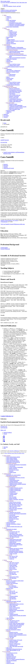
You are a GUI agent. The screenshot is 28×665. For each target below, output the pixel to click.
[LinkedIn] (3, 440)
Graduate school (13, 509)
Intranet (5, 433)
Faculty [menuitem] (8, 29)
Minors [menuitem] (8, 77)
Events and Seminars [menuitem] (11, 20)
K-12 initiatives (12, 585)
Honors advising (13, 498)
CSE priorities (12, 593)
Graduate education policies (15, 625)
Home (4, 123)
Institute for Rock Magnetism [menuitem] (15, 105)
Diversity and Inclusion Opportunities (17, 464)
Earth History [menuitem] (12, 93)
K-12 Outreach (6, 651)
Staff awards (9, 647)
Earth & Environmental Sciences (8, 11)
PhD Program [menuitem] (12, 74)
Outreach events (10, 655)
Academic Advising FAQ (15, 489)
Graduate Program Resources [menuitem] (13, 84)
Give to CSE (9, 555)
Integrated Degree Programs (15, 482)
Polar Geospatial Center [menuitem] (14, 109)
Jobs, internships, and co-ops (15, 504)
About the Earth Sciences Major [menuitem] (16, 51)
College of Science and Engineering (9, 10)
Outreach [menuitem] (5, 117)
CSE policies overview (14, 620)
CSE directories (12, 578)
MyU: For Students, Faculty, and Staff (12, 6)
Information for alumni (11, 529)
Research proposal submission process (17, 634)
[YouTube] (4, 441)
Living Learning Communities (16, 467)
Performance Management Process (14, 649)
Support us (8, 589)
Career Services (9, 500)
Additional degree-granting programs (17, 484)
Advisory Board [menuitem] (10, 42)
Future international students (12, 460)
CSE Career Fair (13, 507)
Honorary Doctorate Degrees (15, 544)
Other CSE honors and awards (16, 646)
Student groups (12, 472)
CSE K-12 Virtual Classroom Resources (15, 659)
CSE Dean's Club (13, 566)
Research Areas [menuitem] (9, 78)
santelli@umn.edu (5, 140)
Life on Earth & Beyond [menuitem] (14, 95)
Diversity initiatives (13, 587)
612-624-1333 (4, 426)
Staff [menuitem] (7, 38)
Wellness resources (10, 522)
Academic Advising (10, 486)
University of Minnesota (14, 450)
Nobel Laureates (13, 545)
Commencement (13, 494)
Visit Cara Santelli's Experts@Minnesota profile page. (13, 224)
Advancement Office (14, 576)
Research (3, 170)
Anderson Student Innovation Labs (14, 526)
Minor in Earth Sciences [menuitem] (14, 52)
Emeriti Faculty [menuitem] (12, 35)
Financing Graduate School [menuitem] (12, 71)
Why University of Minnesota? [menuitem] (13, 70)
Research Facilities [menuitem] (10, 110)
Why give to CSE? (13, 556)
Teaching (3, 265)
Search (2, 8)
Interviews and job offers (14, 506)
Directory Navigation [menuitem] (11, 43)
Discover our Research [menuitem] (11, 87)
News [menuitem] (7, 19)
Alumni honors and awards (15, 539)
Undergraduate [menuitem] (6, 44)
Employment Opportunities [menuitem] (12, 26)
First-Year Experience (14, 516)
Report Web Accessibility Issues (18, 453)
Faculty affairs (12, 606)
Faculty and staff (7, 600)
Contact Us (8, 575)
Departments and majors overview (17, 477)
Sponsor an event (10, 663)
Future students (6, 455)
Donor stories (12, 567)
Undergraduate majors (14, 480)
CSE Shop (11, 637)
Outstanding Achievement (15, 540)
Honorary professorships (14, 643)
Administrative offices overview (16, 603)
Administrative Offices (11, 602)
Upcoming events (13, 533)
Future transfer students (11, 458)
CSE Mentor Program (14, 536)
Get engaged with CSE (14, 531)
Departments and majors (11, 476)
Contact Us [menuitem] (8, 17)
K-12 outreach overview (11, 652)
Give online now (13, 557)
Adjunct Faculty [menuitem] (13, 33)
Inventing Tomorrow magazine (16, 552)
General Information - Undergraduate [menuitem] (14, 47)
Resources (8, 547)
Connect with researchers (12, 583)
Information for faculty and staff (13, 601)
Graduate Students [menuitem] (10, 39)
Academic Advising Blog (15, 490)
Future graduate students (11, 459)
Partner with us (9, 584)
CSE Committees (10, 618)
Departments (12, 478)
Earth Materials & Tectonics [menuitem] (15, 91)
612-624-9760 (4, 142)
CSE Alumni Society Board (15, 534)
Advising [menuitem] (8, 60)
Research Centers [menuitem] (10, 102)
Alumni (5, 527)
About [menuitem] (4, 15)
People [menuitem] (5, 28)
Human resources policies (15, 627)
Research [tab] (5, 164)
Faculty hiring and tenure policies (16, 623)
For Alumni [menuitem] (6, 115)
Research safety (12, 636)
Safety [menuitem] (7, 113)
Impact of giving (13, 569)
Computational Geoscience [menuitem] (15, 99)
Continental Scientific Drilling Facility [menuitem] (17, 106)
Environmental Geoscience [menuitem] (15, 90)
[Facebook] (3, 436)
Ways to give (9, 570)
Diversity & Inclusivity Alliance (13, 524)
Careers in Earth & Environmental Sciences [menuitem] (16, 48)
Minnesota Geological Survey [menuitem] (16, 108)
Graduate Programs (13, 614)
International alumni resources (16, 551)
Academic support (13, 493)
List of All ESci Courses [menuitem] (14, 64)
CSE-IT (8, 525)
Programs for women (14, 469)
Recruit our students (10, 582)
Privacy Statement (8, 453)
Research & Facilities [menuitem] (8, 86)
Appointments (12, 491)
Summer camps (9, 654)
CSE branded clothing (14, 549)
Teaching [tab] (5, 166)
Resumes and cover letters (15, 503)
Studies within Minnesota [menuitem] (15, 101)
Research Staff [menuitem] (9, 37)
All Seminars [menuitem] (12, 21)
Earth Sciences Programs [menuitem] (12, 50)
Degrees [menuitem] (8, 73)
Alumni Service (12, 542)
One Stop (5, 5)
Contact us (11, 558)
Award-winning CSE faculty (15, 640)
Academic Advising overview (16, 487)
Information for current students (13, 475)
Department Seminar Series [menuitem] (15, 22)
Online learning (12, 485)
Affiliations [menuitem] (8, 111)
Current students (7, 473)
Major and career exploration (15, 508)
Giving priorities (13, 565)
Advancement (12, 597)
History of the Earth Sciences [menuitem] (15, 100)
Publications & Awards (6, 276)
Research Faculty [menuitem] (13, 32)
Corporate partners (7, 579)
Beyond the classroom (11, 463)
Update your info (13, 553)
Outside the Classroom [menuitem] (11, 59)
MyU (4, 448)
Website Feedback (7, 432)
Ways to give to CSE (14, 571)
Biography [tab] (5, 165)
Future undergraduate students (13, 457)
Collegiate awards (13, 645)
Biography (3, 227)
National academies (13, 641)
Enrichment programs (11, 656)
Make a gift (3, 430)
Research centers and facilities (16, 633)
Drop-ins (11, 495)
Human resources (13, 609)
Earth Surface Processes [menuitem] (14, 92)
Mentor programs (13, 468)
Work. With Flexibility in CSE (13, 650)
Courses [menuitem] (8, 62)
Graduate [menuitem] (5, 68)
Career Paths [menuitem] (9, 79)
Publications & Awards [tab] (8, 168)
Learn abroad (12, 466)
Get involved (9, 530)
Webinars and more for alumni (16, 548)
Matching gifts (12, 573)
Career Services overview (15, 502)
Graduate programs (13, 481)
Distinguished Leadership (15, 543)
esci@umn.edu (4, 427)
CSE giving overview (14, 562)
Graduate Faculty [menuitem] (13, 34)
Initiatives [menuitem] (5, 114)
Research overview (13, 632)
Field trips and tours (10, 658)
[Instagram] (3, 438)
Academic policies (13, 622)
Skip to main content (5, 1)
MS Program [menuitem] (12, 75)
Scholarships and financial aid (13, 462)
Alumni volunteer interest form (16, 535)
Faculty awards (9, 638)
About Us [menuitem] (8, 16)
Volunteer (8, 661)
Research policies (13, 628)
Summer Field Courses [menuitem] (14, 65)
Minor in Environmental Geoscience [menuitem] (17, 57)
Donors (5, 560)
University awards (13, 642)
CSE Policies (9, 619)
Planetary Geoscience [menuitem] (14, 96)
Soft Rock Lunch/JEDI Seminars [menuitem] (16, 25)
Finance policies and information (16, 624)
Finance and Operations (14, 607)
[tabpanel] (14, 246)
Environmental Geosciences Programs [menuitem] (15, 53)
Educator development (11, 660)
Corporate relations (13, 596)
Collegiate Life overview (14, 512)
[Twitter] (3, 437)
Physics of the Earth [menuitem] (13, 97)
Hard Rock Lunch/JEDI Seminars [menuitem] (17, 24)
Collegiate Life (9, 511)
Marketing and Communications (16, 610)
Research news (9, 588)
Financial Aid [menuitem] (9, 61)
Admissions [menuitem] (9, 46)
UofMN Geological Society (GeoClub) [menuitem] (15, 41)
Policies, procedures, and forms (16, 499)
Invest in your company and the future (15, 580)
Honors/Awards (9, 538)
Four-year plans (12, 497)
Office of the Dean (13, 605)
